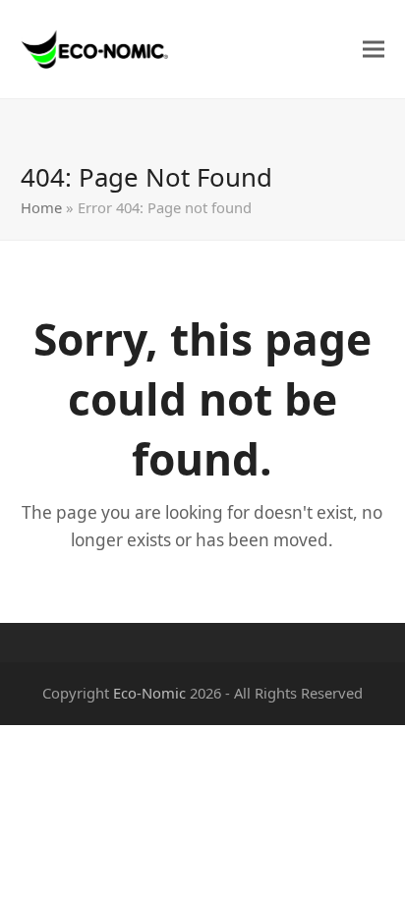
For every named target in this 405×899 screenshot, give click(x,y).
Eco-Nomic (149, 692)
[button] (373, 49)
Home (41, 207)
